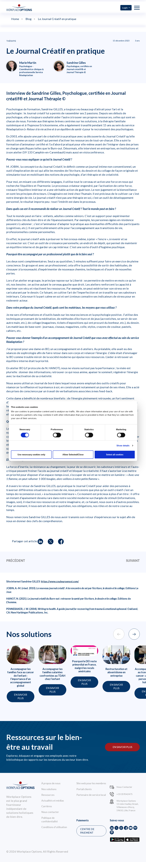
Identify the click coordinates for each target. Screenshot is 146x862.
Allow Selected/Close (73, 454)
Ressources (47, 794)
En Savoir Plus (20, 696)
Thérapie (11, 41)
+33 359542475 (124, 794)
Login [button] (125, 7)
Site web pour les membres (91, 783)
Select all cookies (114, 454)
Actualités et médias (52, 800)
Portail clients (84, 789)
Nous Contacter (124, 787)
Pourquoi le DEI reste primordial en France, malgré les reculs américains (84, 666)
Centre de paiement (87, 830)
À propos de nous (50, 783)
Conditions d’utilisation (54, 827)
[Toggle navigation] (137, 7)
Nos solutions (48, 789)
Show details (122, 445)
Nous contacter (50, 811)
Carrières (46, 806)
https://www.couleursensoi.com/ (60, 581)
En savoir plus (122, 747)
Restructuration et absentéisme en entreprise (116, 672)
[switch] (57, 435)
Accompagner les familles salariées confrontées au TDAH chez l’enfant (52, 673)
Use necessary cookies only (31, 454)
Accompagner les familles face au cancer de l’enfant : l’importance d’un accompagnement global (20, 677)
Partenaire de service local (91, 794)
